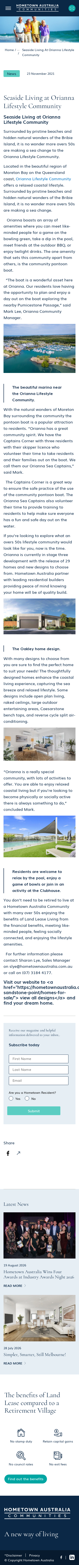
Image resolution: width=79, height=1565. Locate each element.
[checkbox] (38, 1099)
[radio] (14, 1099)
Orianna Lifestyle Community (43, 178)
